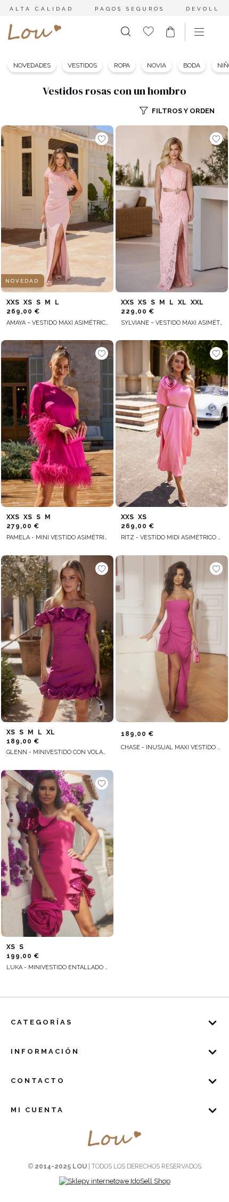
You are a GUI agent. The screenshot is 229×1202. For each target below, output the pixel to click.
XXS (12, 302)
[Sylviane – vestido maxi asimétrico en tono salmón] (172, 208)
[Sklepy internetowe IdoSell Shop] (114, 1181)
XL (182, 302)
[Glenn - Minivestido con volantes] (57, 638)
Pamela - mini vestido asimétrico (57, 537)
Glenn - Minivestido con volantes (57, 752)
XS (27, 302)
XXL (197, 302)
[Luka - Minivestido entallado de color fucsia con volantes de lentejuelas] (57, 853)
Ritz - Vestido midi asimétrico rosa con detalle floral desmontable (172, 537)
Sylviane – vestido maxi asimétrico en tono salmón (172, 322)
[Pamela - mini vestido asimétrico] (57, 423)
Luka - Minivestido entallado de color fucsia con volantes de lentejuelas (57, 967)
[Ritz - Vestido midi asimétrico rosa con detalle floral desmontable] (172, 423)
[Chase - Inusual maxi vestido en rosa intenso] (172, 638)
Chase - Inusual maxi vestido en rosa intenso (172, 747)
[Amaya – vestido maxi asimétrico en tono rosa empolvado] (57, 208)
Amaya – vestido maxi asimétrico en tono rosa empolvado (57, 322)
